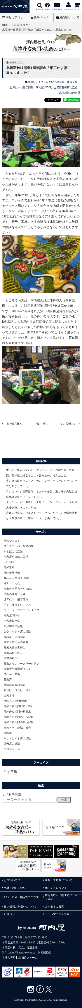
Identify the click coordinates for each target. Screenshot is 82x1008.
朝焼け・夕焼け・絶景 (17, 690)
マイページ (68, 9)
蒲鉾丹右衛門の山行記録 (19, 717)
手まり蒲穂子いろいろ (17, 604)
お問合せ (9, 914)
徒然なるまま (36, 82)
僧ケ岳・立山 (12, 674)
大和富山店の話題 (15, 636)
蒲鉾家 (8, 732)
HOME (6, 25)
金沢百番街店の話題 (65, 87)
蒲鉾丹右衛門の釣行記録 (19, 722)
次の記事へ (67, 424)
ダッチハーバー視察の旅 (19, 546)
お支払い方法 (12, 880)
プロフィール (12, 749)
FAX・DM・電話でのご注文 (21, 897)
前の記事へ (15, 424)
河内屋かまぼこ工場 (16, 556)
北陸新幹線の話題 (69, 92)
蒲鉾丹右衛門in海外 (16, 700)
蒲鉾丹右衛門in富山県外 (18, 706)
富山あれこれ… (13, 652)
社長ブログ (21, 25)
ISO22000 (10, 562)
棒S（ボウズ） (13, 583)
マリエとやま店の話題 (17, 738)
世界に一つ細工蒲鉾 (21, 87)
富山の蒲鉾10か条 (15, 594)
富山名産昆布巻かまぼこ (19, 588)
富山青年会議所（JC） (17, 668)
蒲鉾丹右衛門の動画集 (17, 711)
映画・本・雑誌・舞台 (17, 727)
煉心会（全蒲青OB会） (18, 578)
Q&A (47, 5)
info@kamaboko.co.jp (22, 952)
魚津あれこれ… (13, 658)
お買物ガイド (57, 5)
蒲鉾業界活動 (12, 572)
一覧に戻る (41, 424)
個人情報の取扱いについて (20, 906)
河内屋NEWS (43, 87)
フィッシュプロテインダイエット (24, 610)
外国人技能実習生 (15, 647)
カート (77, 9)
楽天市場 (9, 695)
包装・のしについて (16, 887)
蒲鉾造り (72, 82)
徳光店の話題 (12, 743)
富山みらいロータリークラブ (21, 663)
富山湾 (8, 679)
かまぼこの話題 (55, 82)
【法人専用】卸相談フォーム (20, 957)
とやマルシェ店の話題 (17, 631)
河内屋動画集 (12, 620)
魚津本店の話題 (13, 626)
